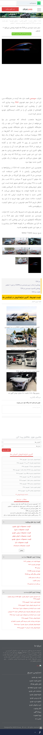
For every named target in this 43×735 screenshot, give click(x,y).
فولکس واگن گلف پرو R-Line (32, 574)
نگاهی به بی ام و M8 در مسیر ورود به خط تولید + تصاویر (23, 506)
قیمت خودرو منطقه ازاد (34, 687)
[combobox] (21, 442)
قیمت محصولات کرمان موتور (21, 536)
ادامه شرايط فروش (22, 494)
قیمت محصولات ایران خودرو (21, 526)
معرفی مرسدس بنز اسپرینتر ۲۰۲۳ (29, 508)
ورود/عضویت (37, 715)
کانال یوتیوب (37, 708)
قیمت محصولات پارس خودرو (21, 532)
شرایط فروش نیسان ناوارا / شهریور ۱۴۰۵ (29, 480)
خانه (40, 21)
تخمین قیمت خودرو (35, 680)
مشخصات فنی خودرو (34, 691)
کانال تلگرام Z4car (35, 684)
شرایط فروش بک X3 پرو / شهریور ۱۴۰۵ (30, 477)
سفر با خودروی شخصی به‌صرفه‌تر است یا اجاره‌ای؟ (25, 349)
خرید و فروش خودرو (35, 705)
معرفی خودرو (14, 21)
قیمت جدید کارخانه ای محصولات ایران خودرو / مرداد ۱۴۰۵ (25, 615)
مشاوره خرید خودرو (35, 701)
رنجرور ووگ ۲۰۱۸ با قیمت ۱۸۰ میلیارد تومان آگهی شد (23, 393)
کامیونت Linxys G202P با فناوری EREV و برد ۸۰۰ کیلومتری (22, 327)
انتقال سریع (6, 450)
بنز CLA (38, 281)
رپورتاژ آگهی (37, 712)
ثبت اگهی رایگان (10, 9)
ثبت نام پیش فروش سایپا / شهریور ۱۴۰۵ (29, 605)
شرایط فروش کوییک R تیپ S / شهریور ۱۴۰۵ (28, 463)
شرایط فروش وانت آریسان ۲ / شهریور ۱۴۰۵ (28, 628)
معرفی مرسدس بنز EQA (32, 511)
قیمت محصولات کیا (21, 542)
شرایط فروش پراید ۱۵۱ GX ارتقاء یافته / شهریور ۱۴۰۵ (26, 470)
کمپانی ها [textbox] (37, 442)
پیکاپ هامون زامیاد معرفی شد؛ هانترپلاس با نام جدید (24, 513)
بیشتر (21, 550)
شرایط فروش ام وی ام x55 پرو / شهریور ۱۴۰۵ (28, 473)
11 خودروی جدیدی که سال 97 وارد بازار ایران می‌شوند (24, 504)
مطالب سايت (33, 21)
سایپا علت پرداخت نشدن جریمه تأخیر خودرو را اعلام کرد (25, 621)
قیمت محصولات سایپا (21, 529)
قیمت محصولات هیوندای (21, 545)
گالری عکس (23, 21)
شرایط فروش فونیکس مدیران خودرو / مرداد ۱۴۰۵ (27, 624)
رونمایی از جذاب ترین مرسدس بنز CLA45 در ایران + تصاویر (23, 285)
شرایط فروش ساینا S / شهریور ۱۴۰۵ (31, 466)
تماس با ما (38, 719)
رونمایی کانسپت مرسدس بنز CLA (30, 288)
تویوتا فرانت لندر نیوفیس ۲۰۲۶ (32, 561)
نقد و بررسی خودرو (35, 698)
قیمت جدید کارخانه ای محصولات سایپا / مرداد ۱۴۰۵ (26, 608)
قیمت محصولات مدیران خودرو (21, 539)
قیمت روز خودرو (36, 677)
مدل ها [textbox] (38, 446)
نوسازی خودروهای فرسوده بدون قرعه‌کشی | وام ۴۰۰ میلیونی (24, 612)
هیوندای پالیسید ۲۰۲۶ (34, 565)
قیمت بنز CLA (36, 292)
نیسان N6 (37, 568)
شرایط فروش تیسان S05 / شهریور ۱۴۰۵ (30, 484)
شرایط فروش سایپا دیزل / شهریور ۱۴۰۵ (27, 371)
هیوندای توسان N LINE (34, 571)
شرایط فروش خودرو (35, 694)
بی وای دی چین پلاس (34, 577)
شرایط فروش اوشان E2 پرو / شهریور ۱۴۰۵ (29, 491)
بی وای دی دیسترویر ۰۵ (33, 584)
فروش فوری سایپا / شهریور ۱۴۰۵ (31, 487)
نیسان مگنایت (36, 581)
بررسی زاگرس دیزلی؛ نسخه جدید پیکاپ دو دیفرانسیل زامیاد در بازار (21, 515)
